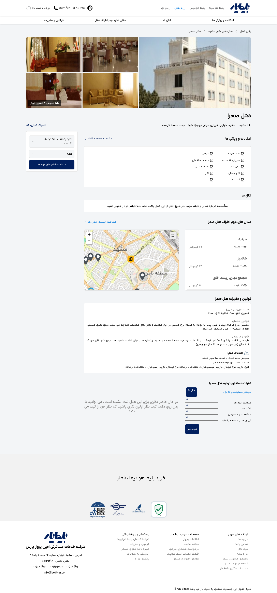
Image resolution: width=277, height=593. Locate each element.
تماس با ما (241, 544)
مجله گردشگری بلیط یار (234, 568)
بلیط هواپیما (216, 8)
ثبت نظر (192, 429)
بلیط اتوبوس (197, 8)
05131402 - (71, 567)
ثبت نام (243, 549)
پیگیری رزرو (142, 559)
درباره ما (243, 539)
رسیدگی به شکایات (138, 554)
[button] (131, 259)
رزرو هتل (180, 8)
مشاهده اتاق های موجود (52, 164)
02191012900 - (55, 567)
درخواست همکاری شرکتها (184, 549)
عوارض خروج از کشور (186, 559)
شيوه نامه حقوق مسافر (135, 549)
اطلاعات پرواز (191, 539)
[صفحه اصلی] (239, 8)
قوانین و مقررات (139, 544)
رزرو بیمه (242, 554)
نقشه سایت (191, 544)
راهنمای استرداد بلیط (235, 559)
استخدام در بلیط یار (236, 564)
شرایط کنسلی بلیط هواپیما (133, 539)
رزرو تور (165, 8)
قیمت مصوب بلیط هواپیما (183, 554)
